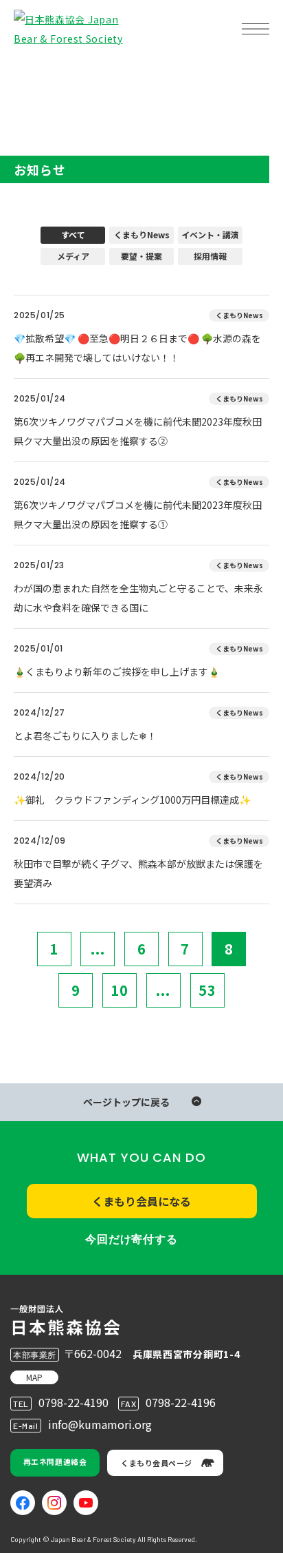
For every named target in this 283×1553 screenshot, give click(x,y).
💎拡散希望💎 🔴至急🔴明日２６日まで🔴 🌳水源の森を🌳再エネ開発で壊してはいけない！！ (137, 347)
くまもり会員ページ (156, 1462)
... (98, 949)
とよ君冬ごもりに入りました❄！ (85, 735)
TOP (33, 73)
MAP (34, 1377)
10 (119, 990)
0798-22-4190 (73, 1402)
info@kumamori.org (100, 1424)
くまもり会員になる (141, 1201)
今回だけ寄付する (131, 1239)
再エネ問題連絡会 (55, 1461)
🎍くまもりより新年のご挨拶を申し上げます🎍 (117, 671)
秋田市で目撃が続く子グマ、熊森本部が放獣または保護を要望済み (138, 873)
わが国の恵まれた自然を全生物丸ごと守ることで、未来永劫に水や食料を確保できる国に (138, 597)
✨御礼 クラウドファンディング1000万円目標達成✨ (132, 799)
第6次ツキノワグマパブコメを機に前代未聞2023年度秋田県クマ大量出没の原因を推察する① (138, 514)
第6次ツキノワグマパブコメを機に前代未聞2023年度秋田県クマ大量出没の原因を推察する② (138, 431)
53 (207, 990)
